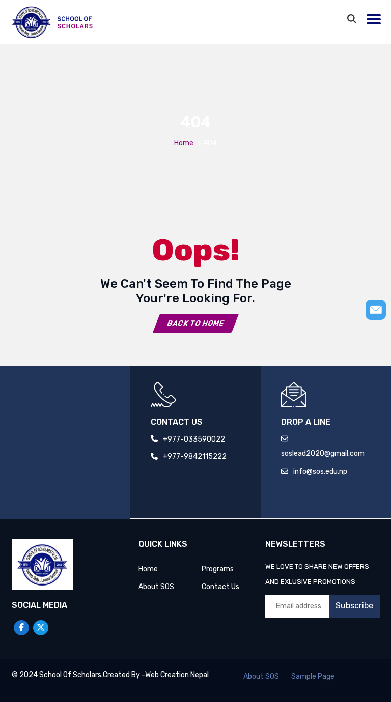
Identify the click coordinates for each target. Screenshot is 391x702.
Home (183, 143)
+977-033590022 (194, 439)
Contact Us (220, 586)
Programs (218, 569)
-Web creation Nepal (175, 674)
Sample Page (312, 676)
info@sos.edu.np (320, 471)
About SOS (156, 586)
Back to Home (195, 323)
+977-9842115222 (195, 456)
